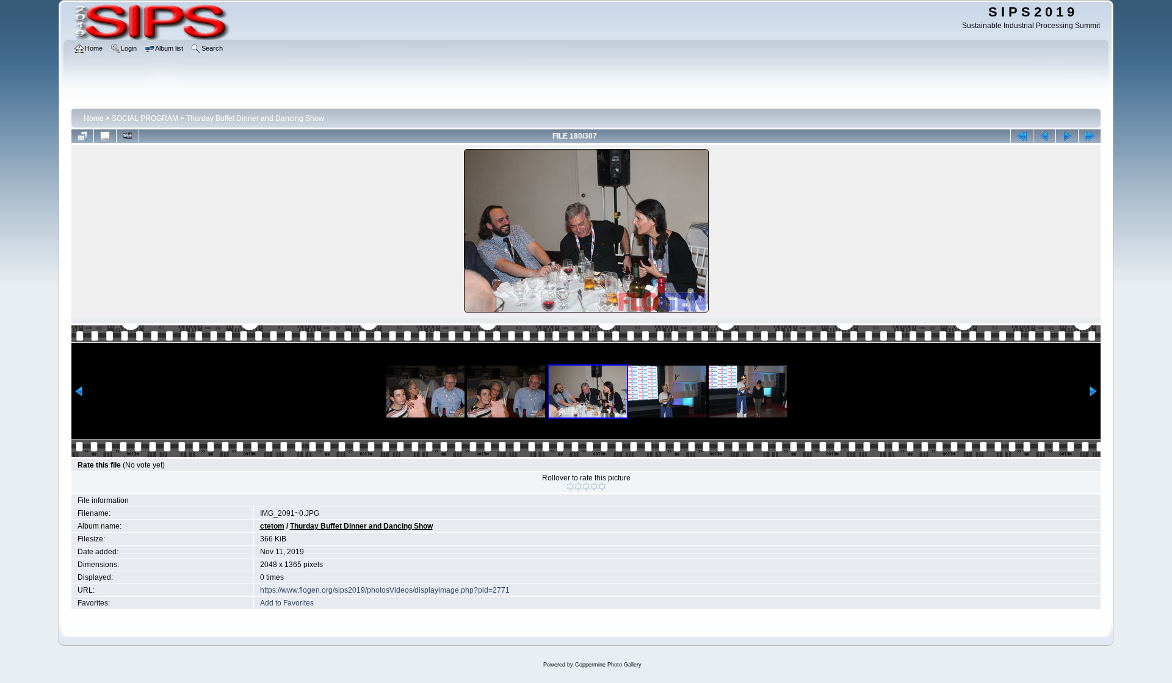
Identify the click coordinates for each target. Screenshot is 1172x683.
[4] (594, 486)
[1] (570, 486)
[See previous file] (1044, 136)
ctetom (272, 526)
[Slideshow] (128, 136)
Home (94, 118)
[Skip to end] (1090, 136)
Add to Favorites (287, 603)
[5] (602, 486)
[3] (586, 486)
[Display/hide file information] (105, 136)
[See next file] (1067, 136)
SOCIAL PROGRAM (145, 118)
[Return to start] (1022, 136)
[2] (578, 486)
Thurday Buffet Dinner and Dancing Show (255, 118)
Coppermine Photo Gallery (608, 665)
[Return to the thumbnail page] (82, 136)
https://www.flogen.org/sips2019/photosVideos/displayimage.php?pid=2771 (385, 590)
